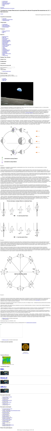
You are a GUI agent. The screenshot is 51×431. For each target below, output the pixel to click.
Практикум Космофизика (6, 44)
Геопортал (4, 31)
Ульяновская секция (5, 20)
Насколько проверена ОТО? (7, 400)
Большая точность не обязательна (8, 424)
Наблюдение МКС (5, 41)
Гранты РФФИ (4, 46)
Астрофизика (4, 51)
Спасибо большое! (5, 421)
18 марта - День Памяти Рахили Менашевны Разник (11, 410)
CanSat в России (5, 55)
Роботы (3, 54)
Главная (1, 13)
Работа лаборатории (5, 25)
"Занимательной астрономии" (31, 322)
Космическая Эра (5, 36)
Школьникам (4, 79)
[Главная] (2, 7)
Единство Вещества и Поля (7, 396)
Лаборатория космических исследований (7, 8)
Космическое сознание (6, 40)
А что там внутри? (5, 414)
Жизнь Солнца (4, 43)
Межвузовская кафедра (6, 26)
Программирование (5, 3)
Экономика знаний (5, 398)
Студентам (4, 78)
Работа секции (4, 2)
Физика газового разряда (6, 53)
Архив (3, 5)
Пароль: (2, 68)
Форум (3, 4)
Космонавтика (4, 52)
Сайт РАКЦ (4, 18)
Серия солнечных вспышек (7, 419)
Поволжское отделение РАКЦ (7, 19)
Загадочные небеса (5, 50)
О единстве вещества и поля (7, 408)
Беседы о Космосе (5, 38)
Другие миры (4, 39)
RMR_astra (4, 37)
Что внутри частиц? (5, 412)
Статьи (3, 47)
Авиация (3, 48)
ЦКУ (3, 32)
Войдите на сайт (5, 318)
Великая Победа (5, 42)
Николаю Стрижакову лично (7, 417)
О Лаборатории (5, 1)
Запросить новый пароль (6, 71)
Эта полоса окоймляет (29, 112)
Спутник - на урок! (5, 45)
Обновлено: (4, 364)
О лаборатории (5, 24)
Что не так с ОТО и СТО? (6, 402)
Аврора (3, 423)
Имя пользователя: (3, 67)
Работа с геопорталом (6, 30)
